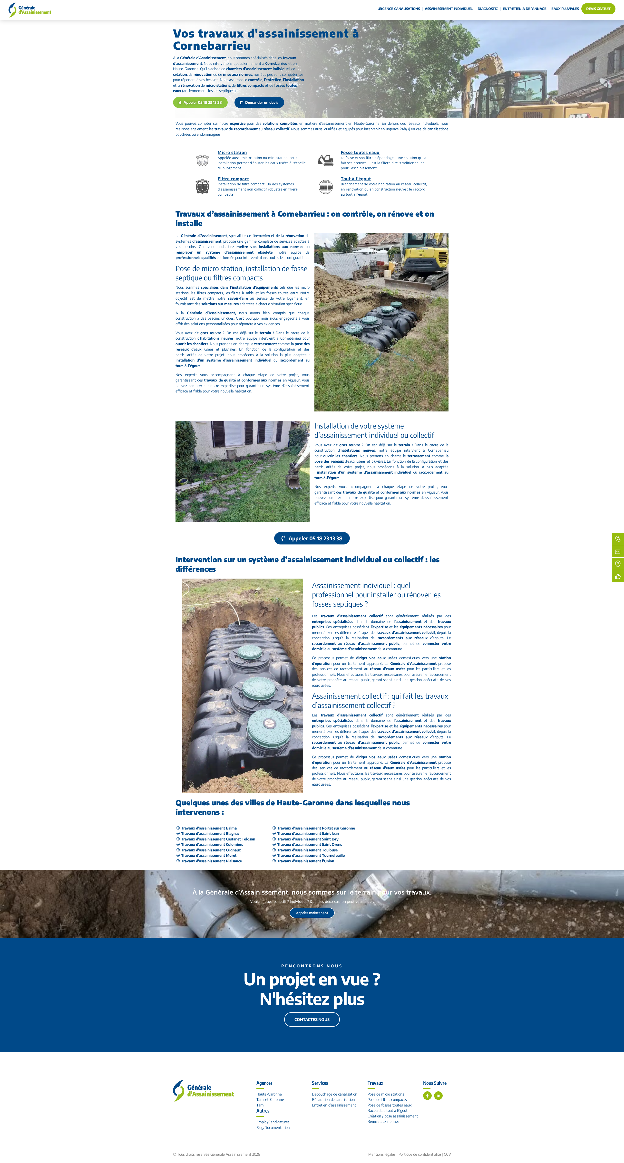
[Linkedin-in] (438, 1095)
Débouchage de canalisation (334, 1094)
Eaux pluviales (565, 9)
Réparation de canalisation (333, 1099)
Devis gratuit (598, 9)
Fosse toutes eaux (360, 152)
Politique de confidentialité (420, 1154)
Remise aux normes (384, 1121)
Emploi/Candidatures (273, 1122)
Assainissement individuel (449, 9)
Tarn (260, 1105)
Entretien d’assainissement (334, 1105)
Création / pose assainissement (393, 1116)
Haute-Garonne (269, 1094)
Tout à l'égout (356, 178)
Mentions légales (382, 1154)
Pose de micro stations (386, 1094)
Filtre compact (233, 178)
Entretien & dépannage (524, 9)
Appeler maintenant (312, 913)
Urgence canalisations (399, 9)
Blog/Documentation (273, 1127)
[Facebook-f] (427, 1095)
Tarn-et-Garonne (270, 1099)
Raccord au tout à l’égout (388, 1110)
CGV (447, 1154)
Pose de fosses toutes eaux (390, 1105)
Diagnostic (488, 9)
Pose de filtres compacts (387, 1099)
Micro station (232, 152)
